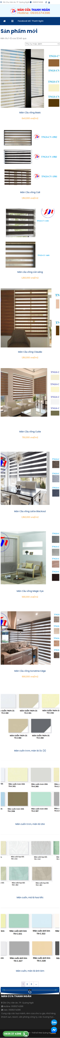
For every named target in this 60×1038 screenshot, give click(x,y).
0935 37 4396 (12, 1033)
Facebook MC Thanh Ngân (31, 21)
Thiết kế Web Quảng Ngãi (42, 1033)
